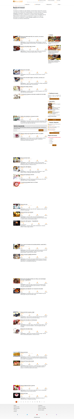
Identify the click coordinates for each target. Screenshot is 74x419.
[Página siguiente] (42, 402)
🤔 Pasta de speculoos (51, 129)
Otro (59, 4)
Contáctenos (40, 405)
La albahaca (51, 138)
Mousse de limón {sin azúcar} (27, 212)
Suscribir (41, 130)
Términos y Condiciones (42, 408)
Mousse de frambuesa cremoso (27, 174)
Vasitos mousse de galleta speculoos (28, 254)
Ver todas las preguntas (57, 131)
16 (39, 401)
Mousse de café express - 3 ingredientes (29, 221)
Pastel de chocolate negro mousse (28, 46)
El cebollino (51, 141)
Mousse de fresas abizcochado (27, 361)
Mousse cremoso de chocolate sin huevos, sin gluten (32, 133)
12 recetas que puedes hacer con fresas (29, 182)
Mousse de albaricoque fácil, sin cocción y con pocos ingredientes (32, 37)
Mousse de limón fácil (25, 157)
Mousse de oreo (24, 204)
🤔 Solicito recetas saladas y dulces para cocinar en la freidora (54, 127)
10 (37, 401)
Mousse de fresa (24, 393)
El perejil (50, 140)
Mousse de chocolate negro (27, 328)
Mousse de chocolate (25, 69)
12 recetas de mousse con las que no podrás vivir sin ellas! (33, 94)
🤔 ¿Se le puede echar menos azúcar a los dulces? (54, 124)
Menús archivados (17, 408)
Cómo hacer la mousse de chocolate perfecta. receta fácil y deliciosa (33, 245)
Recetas (27, 4)
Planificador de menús (54, 98)
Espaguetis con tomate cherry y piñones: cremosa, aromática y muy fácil (56, 108)
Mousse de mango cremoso (26, 86)
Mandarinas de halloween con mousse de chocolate (32, 288)
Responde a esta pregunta (51, 125)
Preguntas (48, 4)
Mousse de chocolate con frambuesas (29, 320)
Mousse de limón (24, 352)
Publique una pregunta (55, 132)
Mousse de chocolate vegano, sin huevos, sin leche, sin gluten (32, 78)
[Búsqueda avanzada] (57, 2)
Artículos (37, 4)
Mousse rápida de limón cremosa (28, 385)
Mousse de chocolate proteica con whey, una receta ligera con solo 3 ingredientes (33, 279)
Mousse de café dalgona (26, 166)
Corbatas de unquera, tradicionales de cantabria (56, 113)
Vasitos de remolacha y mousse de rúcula (29, 116)
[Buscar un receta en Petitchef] (55, 2)
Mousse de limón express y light (27, 312)
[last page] (44, 402)
